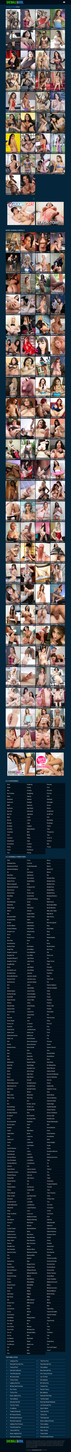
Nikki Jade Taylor (52, 911)
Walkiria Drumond (52, 1282)
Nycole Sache (51, 946)
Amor (8, 934)
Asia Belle (10, 997)
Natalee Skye (51, 878)
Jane (28, 964)
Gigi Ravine (30, 875)
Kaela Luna (30, 1032)
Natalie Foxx (50, 887)
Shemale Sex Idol (36, 1450)
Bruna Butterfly (11, 1121)
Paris (48, 976)
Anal (8, 784)
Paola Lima (50, 970)
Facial (8, 850)
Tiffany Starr (50, 1199)
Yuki (48, 1335)
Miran (28, 1320)
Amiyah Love (11, 931)
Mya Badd (30, 1338)
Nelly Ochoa (50, 902)
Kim (28, 1101)
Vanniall (49, 1243)
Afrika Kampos (11, 878)
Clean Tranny (44, 1430)
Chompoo (10, 1199)
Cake (8, 1136)
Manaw (29, 1225)
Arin (8, 985)
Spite (48, 1139)
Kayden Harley (31, 1062)
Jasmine (29, 973)
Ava (8, 1014)
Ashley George (11, 994)
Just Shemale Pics (45, 1405)
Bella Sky (9, 1065)
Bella (8, 1059)
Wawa (48, 1285)
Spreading (50, 820)
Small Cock (50, 811)
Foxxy (28, 860)
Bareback (10, 799)
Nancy (48, 860)
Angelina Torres (11, 961)
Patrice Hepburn (51, 985)
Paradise (49, 973)
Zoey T (49, 1350)
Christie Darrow (11, 1202)
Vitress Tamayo (51, 1273)
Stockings (50, 823)
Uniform (49, 841)
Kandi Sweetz (31, 1038)
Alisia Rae (10, 905)
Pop (48, 1035)
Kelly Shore (30, 1077)
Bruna (9, 1118)
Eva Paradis (10, 1341)
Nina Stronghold (51, 922)
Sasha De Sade (51, 1101)
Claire (8, 1216)
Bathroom (10, 802)
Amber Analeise (12, 928)
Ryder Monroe (51, 1068)
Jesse (29, 1009)
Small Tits (50, 814)
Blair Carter (10, 1095)
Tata (48, 1175)
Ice (28, 943)
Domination (10, 844)
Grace (28, 890)
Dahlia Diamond (11, 1237)
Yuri (48, 1338)
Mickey (29, 1288)
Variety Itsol (50, 1246)
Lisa (28, 1193)
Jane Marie (30, 967)
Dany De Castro (11, 1252)
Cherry (9, 1190)
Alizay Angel (10, 908)
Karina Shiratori (31, 1044)
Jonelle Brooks (31, 1029)
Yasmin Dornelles (52, 1311)
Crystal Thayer (11, 1228)
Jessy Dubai (30, 1014)
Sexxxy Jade (50, 1115)
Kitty (28, 1112)
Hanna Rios (30, 908)
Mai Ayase (30, 1222)
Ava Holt (9, 1017)
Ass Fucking (10, 793)
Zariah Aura (50, 1341)
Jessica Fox (30, 1011)
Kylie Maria (30, 1130)
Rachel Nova (50, 1056)
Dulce (8, 1291)
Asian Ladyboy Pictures (47, 1421)
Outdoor (29, 844)
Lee (28, 1148)
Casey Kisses (11, 1169)
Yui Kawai (50, 1332)
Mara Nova (30, 1234)
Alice (8, 899)
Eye (8, 1347)
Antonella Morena (12, 976)
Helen (28, 919)
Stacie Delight (51, 1142)
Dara (8, 1258)
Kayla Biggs (30, 1065)
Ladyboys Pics (14, 1361)
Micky (28, 1291)
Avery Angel (10, 1020)
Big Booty (10, 808)
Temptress (50, 1181)
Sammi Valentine (52, 1077)
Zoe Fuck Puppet (52, 1347)
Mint (28, 1314)
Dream (9, 1282)
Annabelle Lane (11, 970)
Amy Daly (10, 940)
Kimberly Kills (31, 1109)
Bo (8, 1101)
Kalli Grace (30, 1035)
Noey (48, 931)
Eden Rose (10, 1294)
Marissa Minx (31, 1255)
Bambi (9, 1044)
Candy (9, 1142)
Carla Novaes (11, 1151)
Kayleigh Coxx (31, 1068)
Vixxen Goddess (51, 1279)
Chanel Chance (11, 1175)
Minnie (29, 1311)
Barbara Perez (11, 1047)
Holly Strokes (31, 931)
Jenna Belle (30, 988)
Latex (28, 817)
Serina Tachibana (52, 1112)
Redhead (49, 799)
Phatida (49, 1009)
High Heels (30, 808)
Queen (49, 1044)
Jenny (29, 1003)
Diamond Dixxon (12, 1270)
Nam (28, 1347)
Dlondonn (10, 1273)
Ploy (48, 1026)
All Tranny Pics (44, 1383)
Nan (28, 1350)
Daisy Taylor (10, 1240)
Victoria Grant (51, 1264)
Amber (9, 922)
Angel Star (10, 949)
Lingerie (29, 826)
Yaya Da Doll (50, 1320)
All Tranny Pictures (15, 1414)
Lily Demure (30, 1187)
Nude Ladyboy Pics (15, 1395)
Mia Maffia (30, 1285)
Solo (48, 817)
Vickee (49, 1255)
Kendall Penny (31, 1086)
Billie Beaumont (11, 1086)
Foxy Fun (29, 863)
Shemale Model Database (47, 1402)
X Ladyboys (13, 1408)
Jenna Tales (30, 1000)
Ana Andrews (11, 943)
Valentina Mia (51, 1222)
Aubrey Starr (11, 1009)
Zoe (48, 1344)
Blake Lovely (10, 1098)
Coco (8, 1225)
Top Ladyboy (44, 1367)
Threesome (50, 832)
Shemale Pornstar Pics (16, 1364)
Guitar (29, 902)
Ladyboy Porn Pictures (16, 1424)
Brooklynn (10, 1115)
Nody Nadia (50, 928)
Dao (8, 1255)
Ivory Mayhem (31, 952)
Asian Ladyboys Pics (16, 1433)
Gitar (28, 884)
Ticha (48, 1196)
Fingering (29, 784)
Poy (48, 1038)
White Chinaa (51, 1294)
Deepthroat (10, 841)
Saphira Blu (50, 1086)
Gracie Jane (30, 893)
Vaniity (49, 1237)
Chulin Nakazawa (12, 1205)
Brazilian (9, 826)
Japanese (30, 814)
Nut (48, 940)
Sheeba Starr (51, 1118)
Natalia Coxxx (51, 884)
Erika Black (10, 1317)
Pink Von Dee (51, 1017)
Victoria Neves (51, 1267)
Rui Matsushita (51, 1065)
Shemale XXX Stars (46, 1395)
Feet (8, 853)
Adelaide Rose (11, 863)
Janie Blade (30, 970)
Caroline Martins (12, 1163)
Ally (8, 913)
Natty (48, 899)
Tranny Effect (14, 1367)
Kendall (29, 1080)
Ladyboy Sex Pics (15, 1383)
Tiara (48, 1190)
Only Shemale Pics (45, 1364)
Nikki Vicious (50, 916)
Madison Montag (32, 1219)
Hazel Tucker (31, 916)
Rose (48, 1059)
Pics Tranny (13, 1389)
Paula (48, 994)
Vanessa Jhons (51, 1234)
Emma (9, 1305)
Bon (8, 1104)
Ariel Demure (11, 982)
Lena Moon (30, 1160)
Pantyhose (30, 850)
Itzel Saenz (30, 946)
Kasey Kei (30, 1056)
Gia (28, 869)
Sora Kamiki (50, 1136)
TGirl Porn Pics (44, 1361)
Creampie (10, 832)
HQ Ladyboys (44, 1380)
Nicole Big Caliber (52, 905)
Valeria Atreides (51, 1228)
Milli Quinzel (30, 1303)
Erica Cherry (10, 1314)
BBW (8, 805)
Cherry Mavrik (11, 1193)
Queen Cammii (51, 1047)
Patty (48, 991)
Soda (48, 1130)
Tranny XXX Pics (14, 1430)
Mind (28, 1308)
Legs (28, 823)
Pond (48, 1029)
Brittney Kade (11, 1109)
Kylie (28, 1127)
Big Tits (9, 814)
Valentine (49, 1225)
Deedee (9, 1264)
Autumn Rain (11, 1011)
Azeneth (9, 1026)
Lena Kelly (30, 1157)
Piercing (49, 784)
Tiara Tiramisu (51, 1193)
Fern (8, 1353)
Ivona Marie (30, 949)
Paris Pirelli (50, 979)
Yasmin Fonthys (51, 1314)
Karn (28, 1050)
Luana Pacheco (31, 1207)
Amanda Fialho (11, 916)
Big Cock (9, 811)
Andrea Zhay (11, 946)
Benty (9, 1074)
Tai (48, 1163)
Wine (48, 1300)
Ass (8, 790)
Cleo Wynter (10, 1219)
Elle (8, 1300)
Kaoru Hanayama (32, 1041)
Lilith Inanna (30, 1178)
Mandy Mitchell (31, 1228)
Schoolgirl (50, 802)
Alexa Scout (10, 890)
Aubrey (9, 1003)
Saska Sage (50, 1104)
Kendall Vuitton (31, 1089)
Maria (28, 1246)
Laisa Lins (30, 1136)
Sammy (49, 1080)
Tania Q (49, 1169)
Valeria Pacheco (51, 1231)
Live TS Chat (44, 1376)
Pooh (48, 1032)
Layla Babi (30, 1142)
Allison (9, 911)
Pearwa (49, 1003)
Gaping (29, 796)
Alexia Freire (10, 893)
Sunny (49, 1148)
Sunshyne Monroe (52, 1151)
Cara (8, 1145)
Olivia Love (50, 955)
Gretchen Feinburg (32, 899)
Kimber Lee (30, 1107)
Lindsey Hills (30, 1190)
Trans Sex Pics (44, 1411)
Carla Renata (11, 1154)
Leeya (29, 1151)
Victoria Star (50, 1270)
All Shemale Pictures (16, 1417)
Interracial (30, 811)
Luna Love (30, 1213)
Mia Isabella (30, 1282)
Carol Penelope (11, 1160)
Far (8, 1350)
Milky (28, 1297)
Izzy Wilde (30, 955)
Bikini (8, 817)
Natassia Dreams (52, 896)
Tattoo (49, 826)
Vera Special (50, 1252)
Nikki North (50, 913)
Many (28, 1231)
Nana (28, 1353)
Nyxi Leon (49, 949)
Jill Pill (29, 1017)
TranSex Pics (44, 1386)
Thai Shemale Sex (15, 1373)
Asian (8, 787)
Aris (8, 988)
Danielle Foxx (11, 1246)
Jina (28, 1020)
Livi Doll (29, 1199)
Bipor (8, 1092)
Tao (48, 1172)
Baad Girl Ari (10, 1029)
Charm (9, 1184)
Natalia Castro (51, 881)
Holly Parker (30, 928)
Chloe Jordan (11, 1196)
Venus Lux (50, 1249)
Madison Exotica (32, 1216)
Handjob (29, 802)
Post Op (49, 793)
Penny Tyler (50, 1006)
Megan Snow (31, 1267)
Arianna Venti (11, 979)
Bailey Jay (10, 1038)
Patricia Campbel (52, 988)
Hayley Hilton (30, 913)
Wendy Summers (52, 1288)
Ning (48, 925)
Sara (48, 1092)
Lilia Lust (29, 1175)
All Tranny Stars (14, 1376)
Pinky (48, 1020)
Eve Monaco (10, 1344)
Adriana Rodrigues (12, 869)
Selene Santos (51, 1109)
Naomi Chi (50, 869)
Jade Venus (30, 961)
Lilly (28, 1181)
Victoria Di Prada (51, 1261)
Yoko (48, 1326)
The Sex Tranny (14, 1405)
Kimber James (31, 1104)
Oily (48, 952)
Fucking (29, 790)
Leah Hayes (30, 1145)
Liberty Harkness (32, 1172)
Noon (48, 934)
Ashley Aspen (11, 991)
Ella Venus (10, 1297)
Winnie (49, 1303)
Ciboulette (10, 1207)
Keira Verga (30, 1071)
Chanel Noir (10, 1178)
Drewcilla (9, 1288)
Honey (29, 934)
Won (48, 1305)
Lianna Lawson (31, 1169)
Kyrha (28, 1133)
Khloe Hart (30, 1095)
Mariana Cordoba (32, 1252)
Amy (8, 937)
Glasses (29, 799)
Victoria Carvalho (52, 1258)
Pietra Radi (50, 1011)
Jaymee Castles (31, 982)
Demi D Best (10, 1267)
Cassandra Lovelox (12, 1172)
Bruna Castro (11, 1124)
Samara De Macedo (52, 1074)
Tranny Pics (43, 1414)
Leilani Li (29, 1154)
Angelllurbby (10, 964)
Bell (8, 1056)
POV (48, 796)
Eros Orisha (10, 1326)
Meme (29, 1276)
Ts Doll (49, 1210)
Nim (48, 919)
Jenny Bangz (31, 1006)
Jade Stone (30, 958)
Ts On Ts (49, 838)
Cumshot (9, 838)
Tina (48, 1202)
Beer (8, 1053)
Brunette (9, 829)
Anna (8, 967)
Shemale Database (15, 1436)
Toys (48, 835)
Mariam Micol (31, 1249)
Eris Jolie (9, 1323)
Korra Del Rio (30, 1115)
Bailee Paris (10, 1032)
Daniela (9, 1243)
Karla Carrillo (30, 1047)
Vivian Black (50, 1276)
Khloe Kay (30, 1098)
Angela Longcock (12, 952)
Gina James (30, 878)
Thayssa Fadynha (52, 1184)
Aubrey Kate (10, 1006)
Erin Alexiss (10, 1320)
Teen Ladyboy (44, 1424)
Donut (9, 1279)
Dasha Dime (10, 1261)
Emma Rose (10, 1308)
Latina (29, 820)
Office (28, 838)
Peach (49, 997)
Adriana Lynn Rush (12, 866)
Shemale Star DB (15, 1402)
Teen (48, 829)
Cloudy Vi (9, 1222)
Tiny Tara (49, 1205)
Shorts (49, 805)
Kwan (28, 1124)
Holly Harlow (30, 925)
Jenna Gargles (31, 994)
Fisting (29, 787)
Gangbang (30, 793)
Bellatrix (9, 1068)
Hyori (28, 940)
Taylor (48, 1178)
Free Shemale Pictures (46, 1436)
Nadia (28, 1341)
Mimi (28, 1305)
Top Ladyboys (14, 1399)
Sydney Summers (52, 1157)
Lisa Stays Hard (31, 1196)
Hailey (29, 905)
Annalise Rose (11, 973)
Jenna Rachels (31, 997)
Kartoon (29, 1053)
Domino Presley (11, 1276)
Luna (28, 1210)
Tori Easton (50, 1207)
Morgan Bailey (31, 1332)
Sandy (49, 1083)
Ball (8, 1041)
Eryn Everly (10, 1329)
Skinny (49, 808)
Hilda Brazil (30, 922)
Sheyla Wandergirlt (52, 1121)
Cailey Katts (10, 1133)
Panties (29, 847)
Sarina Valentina (51, 1098)
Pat (48, 982)
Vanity (49, 1240)
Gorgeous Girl (31, 887)
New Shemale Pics (45, 1370)
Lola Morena (30, 1205)
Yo (47, 1323)
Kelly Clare (30, 1074)
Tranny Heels (44, 1433)
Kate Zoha (30, 1059)
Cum (8, 835)
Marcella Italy (31, 1237)
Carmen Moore (11, 1157)
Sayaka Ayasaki (51, 1107)
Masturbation (31, 829)
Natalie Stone (51, 893)
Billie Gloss (10, 1089)
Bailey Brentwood (12, 1035)
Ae (8, 872)
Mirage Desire (31, 1317)
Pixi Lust (49, 1023)
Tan (48, 1166)
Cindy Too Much (11, 1213)
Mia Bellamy (30, 1279)
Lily (28, 1184)
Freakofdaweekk (32, 866)
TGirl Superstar (44, 1417)
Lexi (28, 1166)
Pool (48, 787)
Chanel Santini (11, 1181)
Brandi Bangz (11, 1107)
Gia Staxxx (30, 872)
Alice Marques (11, 902)
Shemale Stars (44, 1427)
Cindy (8, 1210)
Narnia (49, 872)
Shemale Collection (15, 1370)
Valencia (49, 1219)
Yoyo (48, 1329)
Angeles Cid (10, 955)
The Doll (49, 1187)
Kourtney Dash (31, 1118)
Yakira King (50, 1308)
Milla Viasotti (30, 1300)
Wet (48, 844)
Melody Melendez (32, 1273)
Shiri (48, 1124)
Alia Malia (10, 896)
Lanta (28, 1139)
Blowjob (9, 823)
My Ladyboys (44, 1392)
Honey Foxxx (30, 937)
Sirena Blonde (51, 1127)
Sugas (49, 1145)
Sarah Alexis (50, 1095)
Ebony (9, 847)
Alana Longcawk (12, 884)
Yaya (48, 1317)
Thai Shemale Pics (15, 1427)
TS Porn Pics (13, 1392)
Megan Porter (31, 1264)
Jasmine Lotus (31, 979)
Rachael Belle (51, 1053)
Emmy (9, 1311)
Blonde (9, 820)
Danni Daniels (11, 1249)
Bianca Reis (10, 1080)
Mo (28, 1323)
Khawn (29, 1092)
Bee (8, 1050)
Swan (48, 1154)
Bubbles (9, 1127)
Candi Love (10, 1139)
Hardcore (29, 805)
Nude (28, 835)
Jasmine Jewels (32, 976)
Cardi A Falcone (11, 1148)
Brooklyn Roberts (12, 1112)
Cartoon (9, 1166)
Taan (48, 1160)
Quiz (48, 1050)
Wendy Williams (51, 1291)
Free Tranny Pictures (46, 1373)
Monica (29, 1326)
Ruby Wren (50, 1062)
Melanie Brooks (31, 1270)
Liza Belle (30, 1202)
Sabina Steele (51, 1071)
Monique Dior (31, 1329)
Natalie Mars (50, 890)
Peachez (49, 1000)
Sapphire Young (51, 1089)
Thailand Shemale (15, 1411)
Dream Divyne (11, 1285)
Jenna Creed (30, 991)
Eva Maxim (10, 1338)
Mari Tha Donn (31, 1243)
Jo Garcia (29, 1023)
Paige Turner (50, 961)
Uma (48, 1216)
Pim (48, 1014)
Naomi (49, 866)
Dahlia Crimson (11, 1234)
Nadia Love (30, 1344)
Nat (48, 875)
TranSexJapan (44, 1399)
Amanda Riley (11, 919)
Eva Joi (9, 1332)
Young (49, 847)
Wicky (48, 1297)
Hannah (29, 911)
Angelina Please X (12, 958)
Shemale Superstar (15, 1421)
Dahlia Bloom (11, 1231)
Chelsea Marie (11, 1187)
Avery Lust (10, 1023)
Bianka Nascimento (12, 1083)
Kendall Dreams (31, 1083)
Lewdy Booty (30, 1163)
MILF (28, 832)
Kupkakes (30, 1121)
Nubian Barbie (51, 937)
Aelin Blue (10, 875)
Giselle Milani (30, 881)
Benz (8, 1077)
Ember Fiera (10, 1303)
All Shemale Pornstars (16, 1386)
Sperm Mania (44, 1408)
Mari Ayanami (31, 1240)
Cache (9, 1130)
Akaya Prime (11, 881)
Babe (8, 796)
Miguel (29, 1294)
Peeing (29, 853)
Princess (49, 1041)
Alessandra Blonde (12, 887)
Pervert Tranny (44, 1389)
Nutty (48, 943)
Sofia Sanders (51, 1133)
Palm (48, 964)
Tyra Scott (50, 1213)
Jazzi (28, 985)
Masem (29, 1258)
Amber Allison (11, 925)
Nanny (49, 863)
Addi (8, 860)
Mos (28, 1335)
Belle (8, 1071)
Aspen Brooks (11, 1000)
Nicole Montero (51, 908)
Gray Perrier (30, 896)
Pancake (49, 967)
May (28, 1261)
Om (48, 958)
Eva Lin (9, 1335)
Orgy (28, 841)
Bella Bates (10, 1062)
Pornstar (49, 790)
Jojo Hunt (30, 1026)
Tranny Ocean (14, 1380)
